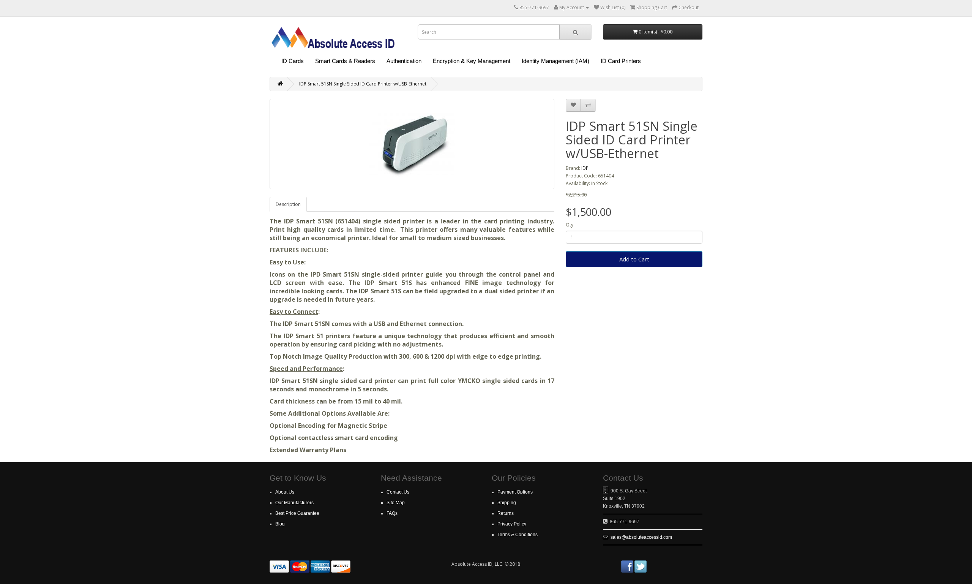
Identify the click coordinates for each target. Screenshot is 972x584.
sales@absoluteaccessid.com (641, 537)
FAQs (392, 513)
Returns (505, 513)
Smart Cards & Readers (345, 61)
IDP (585, 168)
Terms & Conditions (517, 534)
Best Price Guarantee (297, 513)
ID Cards (292, 61)
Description (288, 204)
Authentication (404, 61)
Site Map (396, 502)
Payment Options (515, 492)
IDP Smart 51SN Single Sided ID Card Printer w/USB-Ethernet (362, 84)
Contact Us (398, 492)
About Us (284, 492)
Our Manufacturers (294, 502)
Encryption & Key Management (471, 61)
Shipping (506, 502)
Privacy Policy (511, 524)
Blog (280, 524)
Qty (569, 225)
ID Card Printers (621, 61)
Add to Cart (634, 259)
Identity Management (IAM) (555, 61)
